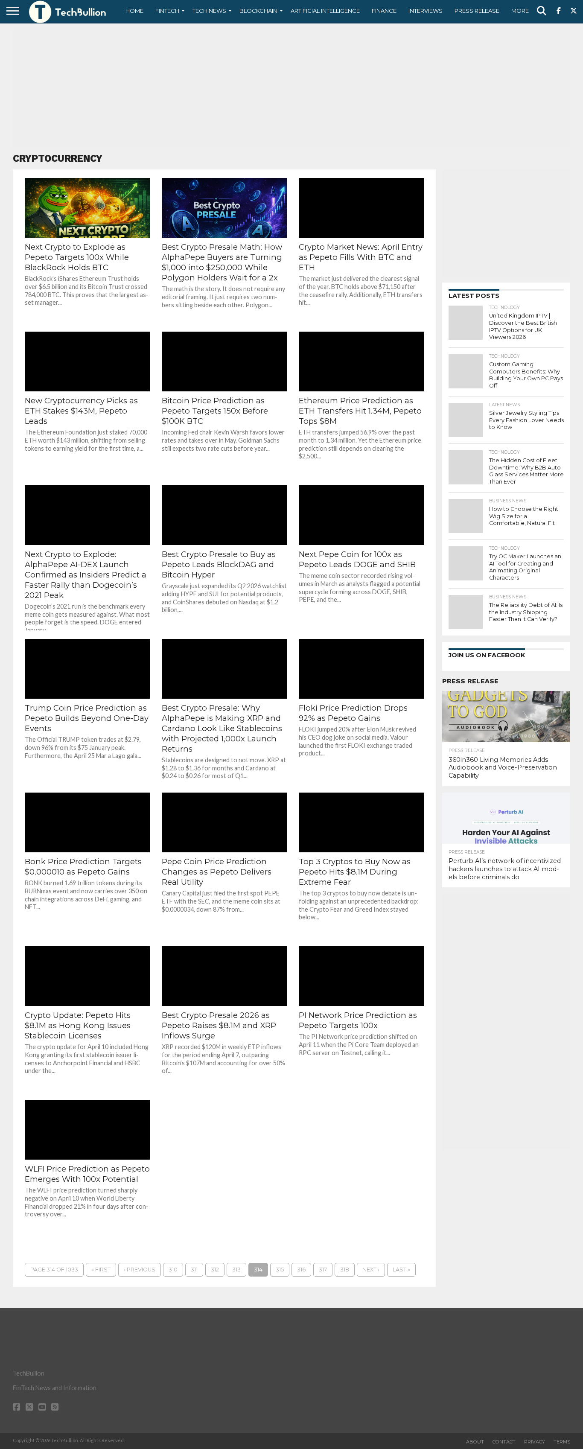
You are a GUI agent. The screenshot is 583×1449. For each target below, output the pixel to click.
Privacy (534, 1442)
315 (280, 1269)
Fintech (167, 10)
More (520, 10)
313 (236, 1269)
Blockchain (258, 10)
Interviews (425, 10)
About (475, 1442)
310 (173, 1269)
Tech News (209, 10)
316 (301, 1269)
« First (101, 1269)
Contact (504, 1442)
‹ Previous (139, 1269)
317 (323, 1269)
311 (194, 1269)
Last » (401, 1269)
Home (134, 10)
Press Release (477, 10)
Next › (370, 1269)
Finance (384, 10)
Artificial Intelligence (325, 10)
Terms (562, 1442)
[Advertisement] (291, 87)
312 (215, 1269)
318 (344, 1269)
